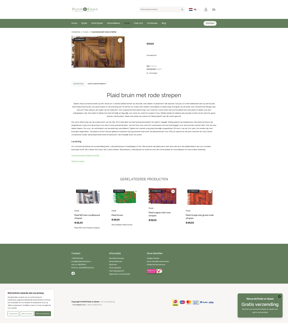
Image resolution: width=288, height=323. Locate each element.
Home (74, 23)
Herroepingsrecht (116, 271)
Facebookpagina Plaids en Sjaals (85, 155)
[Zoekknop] (182, 9)
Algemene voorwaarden (119, 274)
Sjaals (84, 23)
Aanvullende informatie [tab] (97, 84)
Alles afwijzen (26, 313)
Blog (164, 23)
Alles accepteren (43, 313)
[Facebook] (73, 273)
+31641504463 (77, 258)
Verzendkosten (115, 261)
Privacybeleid (115, 268)
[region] (29, 303)
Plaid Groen (117, 215)
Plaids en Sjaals (78, 161)
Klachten (113, 265)
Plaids (127, 23)
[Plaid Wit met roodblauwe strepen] (88, 197)
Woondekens (113, 23)
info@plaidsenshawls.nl (81, 261)
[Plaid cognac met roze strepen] (163, 196)
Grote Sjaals (97, 23)
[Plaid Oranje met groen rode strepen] (200, 197)
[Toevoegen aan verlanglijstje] (99, 191)
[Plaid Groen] (125, 197)
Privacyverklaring (108, 302)
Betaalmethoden (116, 258)
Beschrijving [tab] (78, 84)
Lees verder (82, 232)
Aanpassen (13, 313)
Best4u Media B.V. (95, 305)
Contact (210, 23)
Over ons (138, 23)
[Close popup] (279, 296)
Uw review (152, 23)
